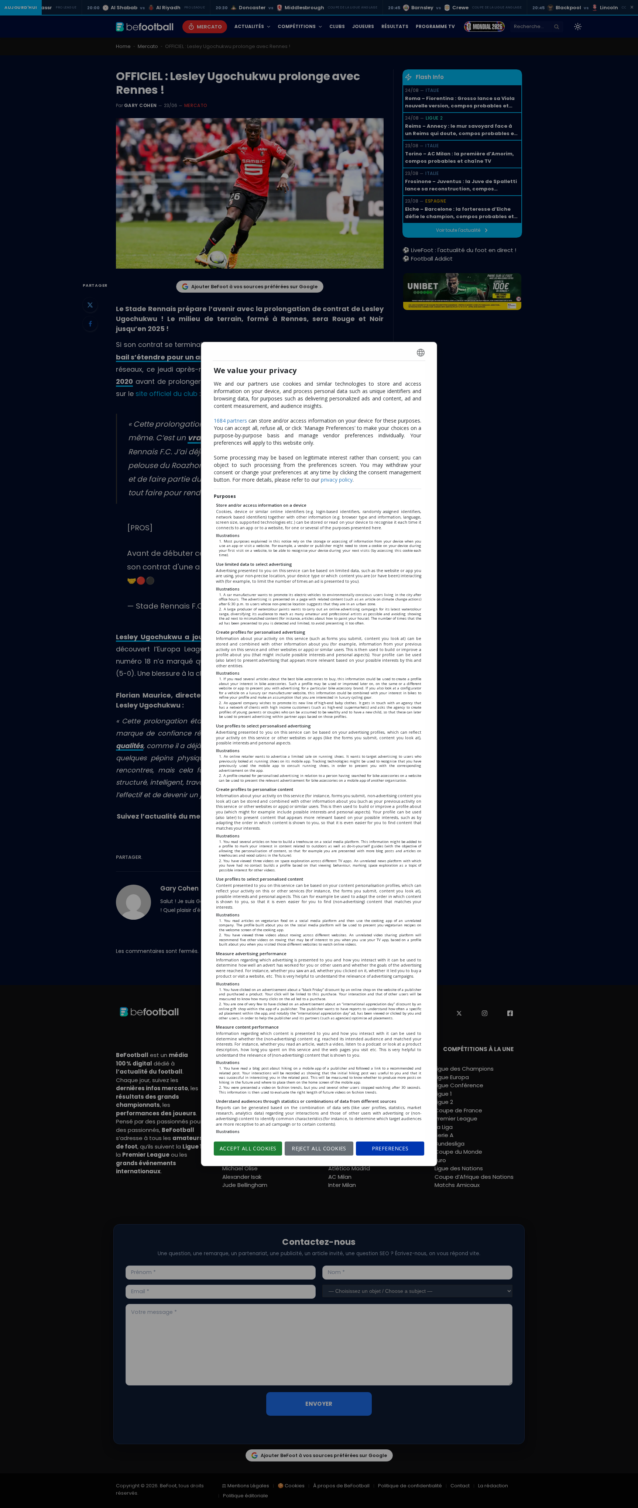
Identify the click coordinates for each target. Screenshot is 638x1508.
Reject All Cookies (319, 1148)
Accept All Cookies (248, 1148)
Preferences (390, 1148)
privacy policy (337, 479)
